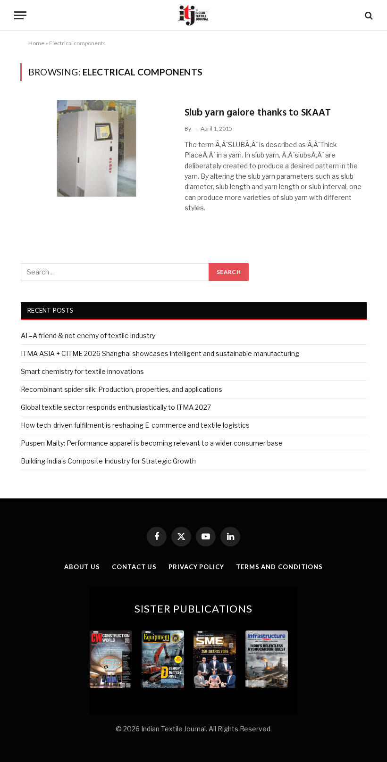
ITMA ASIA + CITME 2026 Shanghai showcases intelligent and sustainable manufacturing (160, 353)
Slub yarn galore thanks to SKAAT (258, 113)
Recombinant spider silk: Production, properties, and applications (121, 389)
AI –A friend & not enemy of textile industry (88, 335)
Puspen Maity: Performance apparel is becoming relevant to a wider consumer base (152, 443)
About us (82, 567)
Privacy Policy (196, 567)
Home (36, 43)
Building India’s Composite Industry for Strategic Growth (108, 461)
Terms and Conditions (279, 567)
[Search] (368, 15)
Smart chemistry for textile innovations (82, 371)
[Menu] (20, 15)
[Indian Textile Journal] (193, 15)
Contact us (134, 567)
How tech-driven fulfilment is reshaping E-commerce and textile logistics (135, 425)
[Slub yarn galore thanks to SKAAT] (96, 148)
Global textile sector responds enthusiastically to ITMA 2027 (116, 407)
